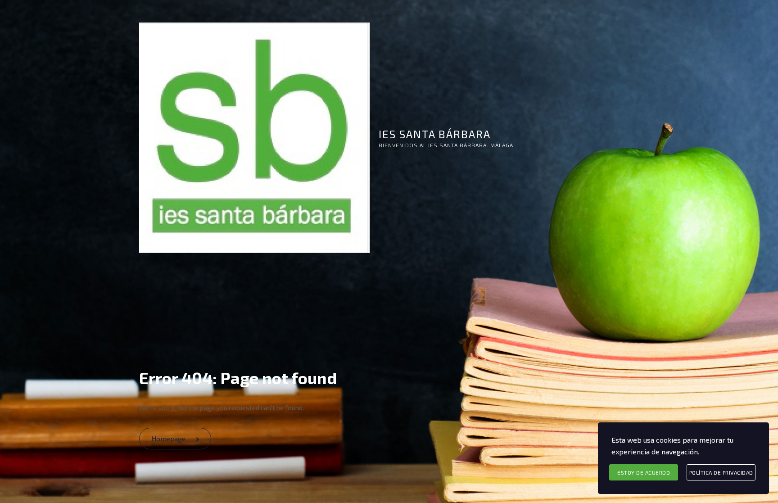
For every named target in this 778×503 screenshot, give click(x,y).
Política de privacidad (721, 472)
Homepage (169, 438)
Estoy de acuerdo (643, 472)
